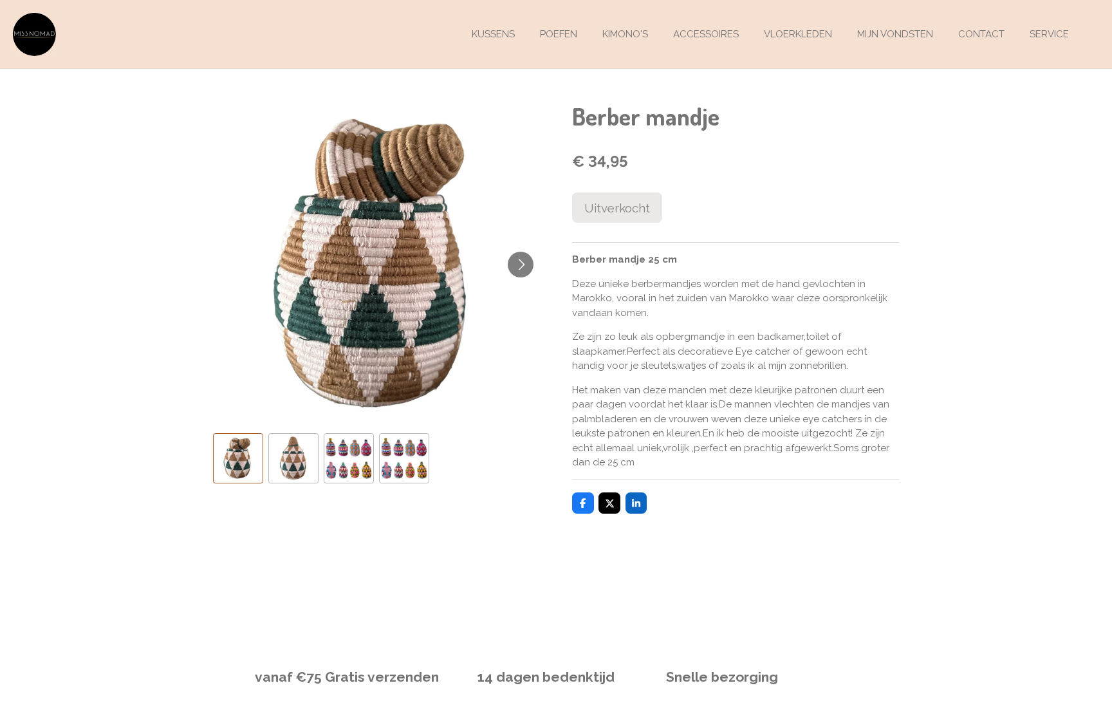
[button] (238, 458)
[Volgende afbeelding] (520, 264)
